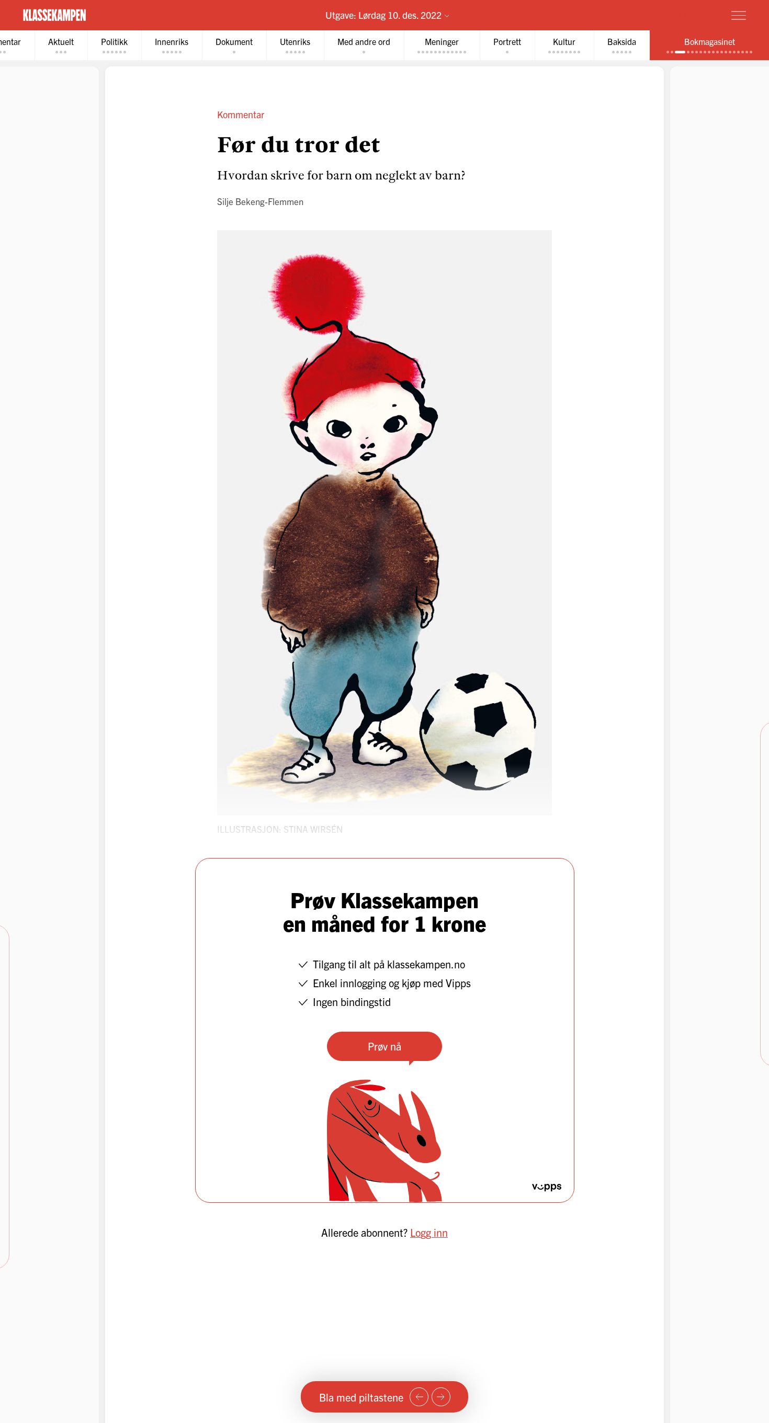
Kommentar (240, 114)
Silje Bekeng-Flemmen (260, 201)
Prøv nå (384, 1046)
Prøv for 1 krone (676, 14)
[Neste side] (441, 1396)
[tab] (61, 45)
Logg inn (429, 1232)
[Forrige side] (419, 1396)
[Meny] (738, 15)
